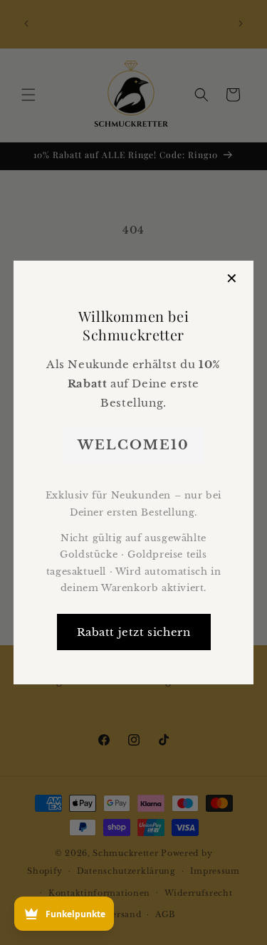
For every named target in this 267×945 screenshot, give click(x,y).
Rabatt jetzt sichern (134, 632)
